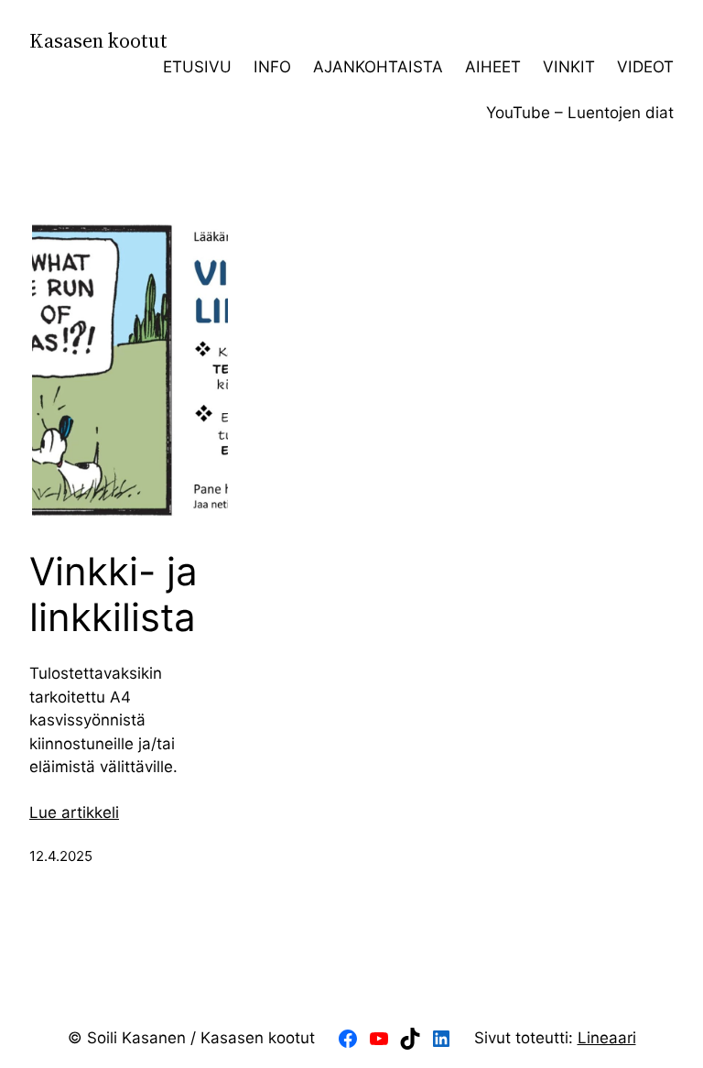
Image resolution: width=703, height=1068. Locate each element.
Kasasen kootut (98, 40)
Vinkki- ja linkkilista (113, 594)
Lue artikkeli (74, 812)
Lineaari (607, 1038)
